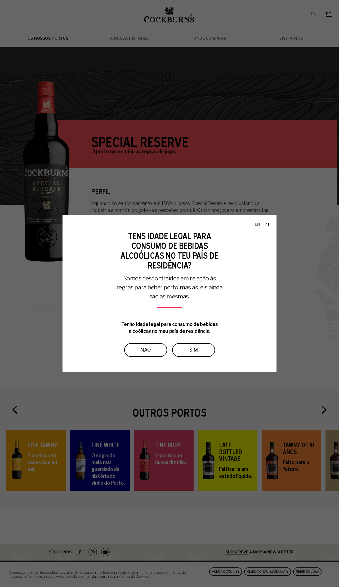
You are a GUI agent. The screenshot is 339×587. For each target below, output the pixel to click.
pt (267, 224)
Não (145, 350)
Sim (193, 350)
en (257, 224)
